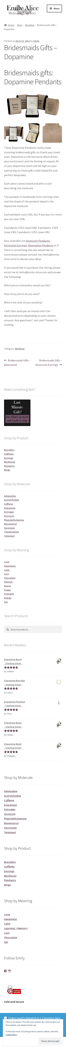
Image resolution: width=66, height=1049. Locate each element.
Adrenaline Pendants (40, 245)
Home (11, 25)
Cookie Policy (11, 1034)
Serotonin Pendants (38, 241)
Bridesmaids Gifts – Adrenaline (17, 362)
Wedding (29, 25)
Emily (36, 41)
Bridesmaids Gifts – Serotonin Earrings (48, 362)
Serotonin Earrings (15, 245)
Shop (19, 25)
